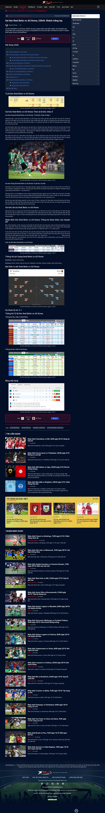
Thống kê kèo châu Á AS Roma (20, 85)
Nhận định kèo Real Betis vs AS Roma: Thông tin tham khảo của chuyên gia (29, 66)
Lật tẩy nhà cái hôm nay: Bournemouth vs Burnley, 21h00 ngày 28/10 (40, 521)
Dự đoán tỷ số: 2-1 (13, 77)
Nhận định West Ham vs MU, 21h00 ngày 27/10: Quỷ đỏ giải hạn (48, 579)
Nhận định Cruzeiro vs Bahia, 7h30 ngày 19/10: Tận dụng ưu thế (49, 692)
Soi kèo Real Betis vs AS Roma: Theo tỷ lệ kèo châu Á (23, 55)
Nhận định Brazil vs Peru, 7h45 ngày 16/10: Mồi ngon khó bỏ (47, 734)
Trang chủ (8, 7)
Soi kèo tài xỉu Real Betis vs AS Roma (19, 63)
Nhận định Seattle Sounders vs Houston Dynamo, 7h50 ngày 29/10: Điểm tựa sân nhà (48, 565)
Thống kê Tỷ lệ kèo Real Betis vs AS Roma (20, 80)
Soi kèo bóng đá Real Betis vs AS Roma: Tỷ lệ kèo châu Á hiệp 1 (29, 57)
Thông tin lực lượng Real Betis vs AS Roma (20, 71)
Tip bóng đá (31, 7)
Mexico (75, 66)
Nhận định (23, 7)
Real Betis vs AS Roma (39, 427)
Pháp (74, 34)
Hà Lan (74, 73)
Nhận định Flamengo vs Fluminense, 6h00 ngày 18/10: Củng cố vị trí (48, 706)
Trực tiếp (52, 7)
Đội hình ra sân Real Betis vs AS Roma (19, 74)
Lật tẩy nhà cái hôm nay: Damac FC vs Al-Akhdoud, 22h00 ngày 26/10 (87, 521)
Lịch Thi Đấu (65, 7)
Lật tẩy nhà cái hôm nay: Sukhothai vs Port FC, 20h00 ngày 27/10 (62, 521)
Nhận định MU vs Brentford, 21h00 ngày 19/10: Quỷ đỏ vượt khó (48, 678)
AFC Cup (75, 48)
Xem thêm (95, 499)
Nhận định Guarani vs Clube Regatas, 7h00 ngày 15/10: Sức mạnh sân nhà (48, 748)
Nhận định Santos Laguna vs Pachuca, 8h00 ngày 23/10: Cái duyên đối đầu (48, 635)
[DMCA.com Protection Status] (52, 800)
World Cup (75, 83)
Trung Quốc (76, 62)
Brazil (74, 44)
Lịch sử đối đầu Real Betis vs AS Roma (22, 69)
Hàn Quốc (75, 76)
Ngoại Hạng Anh (77, 20)
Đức (74, 27)
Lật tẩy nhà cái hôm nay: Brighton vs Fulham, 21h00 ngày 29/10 (17, 521)
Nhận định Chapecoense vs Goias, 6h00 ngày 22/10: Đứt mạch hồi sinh (48, 649)
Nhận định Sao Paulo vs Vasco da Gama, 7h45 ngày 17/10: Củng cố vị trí (47, 720)
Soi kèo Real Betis (14, 427)
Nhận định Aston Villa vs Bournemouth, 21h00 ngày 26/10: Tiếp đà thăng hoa (47, 593)
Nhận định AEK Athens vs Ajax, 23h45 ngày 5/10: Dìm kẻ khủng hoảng (48, 468)
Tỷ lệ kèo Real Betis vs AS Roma (17, 52)
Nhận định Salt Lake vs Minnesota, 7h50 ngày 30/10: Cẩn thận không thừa (49, 551)
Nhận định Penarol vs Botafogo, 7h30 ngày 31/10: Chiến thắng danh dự (48, 537)
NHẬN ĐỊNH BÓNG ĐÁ (22, 16)
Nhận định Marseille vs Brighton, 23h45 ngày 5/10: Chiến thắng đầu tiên (49, 483)
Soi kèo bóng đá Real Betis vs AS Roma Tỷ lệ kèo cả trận (27, 60)
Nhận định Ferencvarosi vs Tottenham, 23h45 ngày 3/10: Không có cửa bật (49, 454)
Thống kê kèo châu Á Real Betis (20, 83)
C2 (30, 16)
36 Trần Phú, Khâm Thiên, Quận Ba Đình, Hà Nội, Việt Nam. (55, 793)
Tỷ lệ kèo (39, 7)
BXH (72, 7)
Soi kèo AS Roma (26, 427)
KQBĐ (45, 7)
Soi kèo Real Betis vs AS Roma (55, 427)
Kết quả (55, 38)
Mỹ (73, 69)
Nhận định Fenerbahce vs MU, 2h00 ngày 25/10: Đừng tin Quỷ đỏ (49, 440)
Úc (73, 55)
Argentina (75, 58)
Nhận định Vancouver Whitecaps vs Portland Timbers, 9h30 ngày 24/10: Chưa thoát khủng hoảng (48, 621)
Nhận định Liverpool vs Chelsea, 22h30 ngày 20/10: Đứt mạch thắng (48, 663)
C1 (73, 37)
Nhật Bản (75, 80)
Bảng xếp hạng (12, 88)
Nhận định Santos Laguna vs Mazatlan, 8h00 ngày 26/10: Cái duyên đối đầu (49, 607)
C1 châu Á (75, 51)
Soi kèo (16, 7)
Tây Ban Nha (76, 23)
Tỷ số (58, 7)
